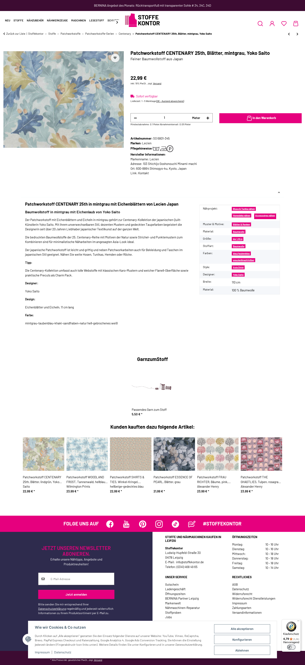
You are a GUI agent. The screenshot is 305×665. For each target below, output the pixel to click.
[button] (260, 23)
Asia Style (238, 267)
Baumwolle (238, 231)
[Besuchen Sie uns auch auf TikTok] (175, 524)
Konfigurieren (242, 639)
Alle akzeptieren (242, 629)
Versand (157, 83)
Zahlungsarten (241, 608)
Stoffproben (173, 612)
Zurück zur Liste (15, 33)
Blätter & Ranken (241, 224)
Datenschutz (62, 652)
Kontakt (143, 173)
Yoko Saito (238, 274)
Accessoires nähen (265, 215)
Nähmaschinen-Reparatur (182, 608)
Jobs (168, 617)
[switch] (291, 647)
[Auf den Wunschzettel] (115, 58)
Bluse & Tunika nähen (244, 208)
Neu (7, 20)
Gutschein (172, 584)
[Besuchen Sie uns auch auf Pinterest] (142, 524)
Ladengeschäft (175, 589)
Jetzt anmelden (76, 594)
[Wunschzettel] (284, 23)
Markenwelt (173, 603)
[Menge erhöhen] (207, 117)
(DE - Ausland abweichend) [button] (170, 100)
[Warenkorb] (296, 23)
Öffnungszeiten (175, 594)
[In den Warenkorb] (6, 47)
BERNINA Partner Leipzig (182, 598)
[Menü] (298, 621)
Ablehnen (242, 650)
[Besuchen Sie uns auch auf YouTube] (126, 524)
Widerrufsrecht (242, 594)
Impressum (42, 652)
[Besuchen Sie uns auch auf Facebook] (110, 524)
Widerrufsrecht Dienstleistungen (253, 598)
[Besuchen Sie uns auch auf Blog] (192, 524)
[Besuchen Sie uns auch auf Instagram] (159, 524)
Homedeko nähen (241, 215)
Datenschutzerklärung (52, 608)
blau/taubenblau (241, 253)
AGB (235, 584)
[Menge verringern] (135, 117)
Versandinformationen (247, 612)
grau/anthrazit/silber (243, 260)
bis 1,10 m (237, 239)
